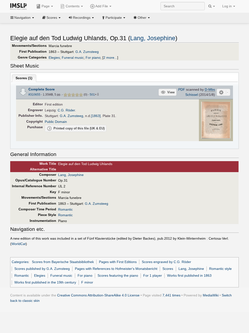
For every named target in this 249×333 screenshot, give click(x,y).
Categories (20, 262)
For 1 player (152, 275)
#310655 (34, 94)
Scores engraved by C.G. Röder (166, 262)
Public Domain (56, 122)
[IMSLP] (20, 6)
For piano (93, 57)
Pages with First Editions (118, 262)
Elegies (54, 57)
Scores (167, 269)
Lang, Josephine (152, 38)
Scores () (24, 78)
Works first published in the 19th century (45, 282)
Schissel (191, 95)
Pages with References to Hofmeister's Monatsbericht (116, 269)
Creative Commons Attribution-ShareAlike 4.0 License (98, 295)
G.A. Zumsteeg (87, 52)
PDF (181, 89)
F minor (87, 282)
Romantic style (220, 269)
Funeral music (73, 57)
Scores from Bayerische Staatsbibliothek (63, 262)
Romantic (65, 209)
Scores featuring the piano (118, 275)
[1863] (96, 116)
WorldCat (18, 244)
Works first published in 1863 (189, 275)
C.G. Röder (66, 110)
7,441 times (171, 295)
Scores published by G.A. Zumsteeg (42, 269)
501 (92, 94)
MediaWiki (211, 295)
